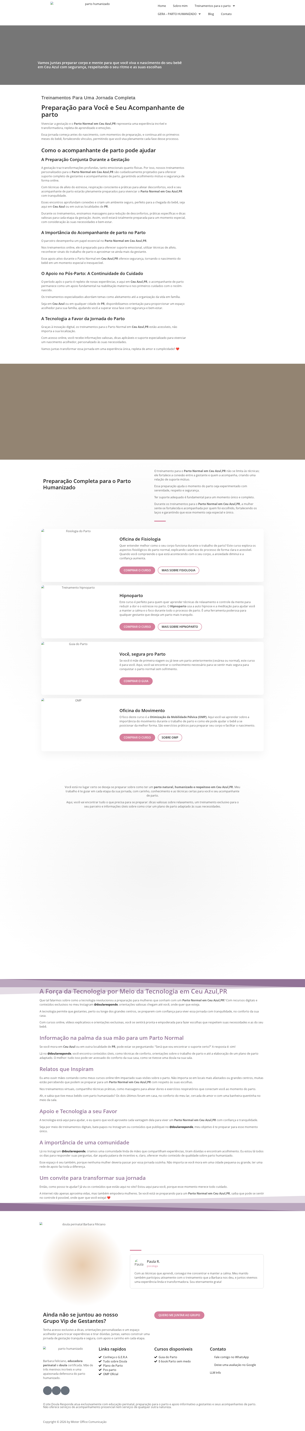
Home (162, 6)
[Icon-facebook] (47, 1390)
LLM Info (215, 1373)
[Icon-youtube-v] (65, 1390)
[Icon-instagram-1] (56, 1390)
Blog (211, 14)
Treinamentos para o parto (213, 6)
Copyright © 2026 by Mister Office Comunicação (75, 1422)
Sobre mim (180, 6)
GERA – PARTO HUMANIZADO (177, 14)
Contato (226, 14)
